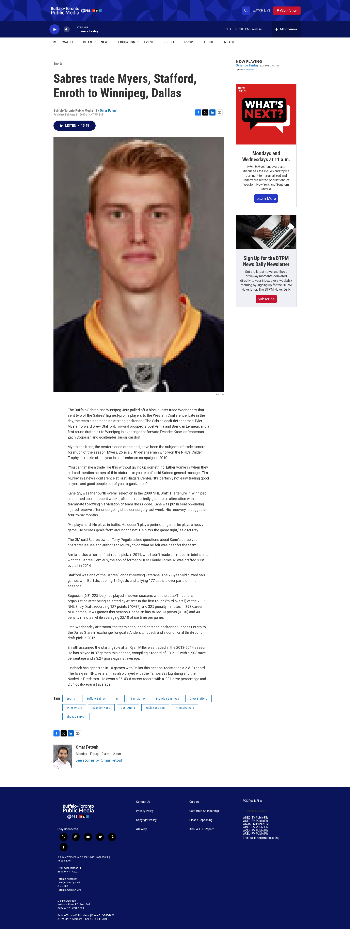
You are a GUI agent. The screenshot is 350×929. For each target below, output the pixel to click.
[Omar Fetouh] (62, 757)
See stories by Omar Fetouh (99, 760)
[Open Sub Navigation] (76, 42)
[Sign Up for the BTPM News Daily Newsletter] (266, 232)
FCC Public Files (252, 800)
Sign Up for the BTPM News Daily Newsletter (266, 261)
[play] (54, 29)
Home (53, 42)
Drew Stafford (198, 698)
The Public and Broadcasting (261, 837)
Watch (67, 42)
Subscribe (266, 298)
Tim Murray (138, 698)
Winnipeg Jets (184, 707)
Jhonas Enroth (76, 716)
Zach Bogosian (155, 707)
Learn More (266, 198)
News (105, 42)
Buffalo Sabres (96, 698)
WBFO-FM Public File (256, 827)
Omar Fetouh (108, 110)
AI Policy (141, 829)
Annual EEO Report (201, 829)
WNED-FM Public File (256, 820)
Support (188, 42)
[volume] (66, 29)
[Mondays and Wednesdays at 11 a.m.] (266, 114)
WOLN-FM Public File (256, 830)
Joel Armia (128, 707)
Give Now (288, 11)
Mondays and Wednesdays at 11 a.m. (266, 156)
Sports (170, 42)
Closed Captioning (200, 820)
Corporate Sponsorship (204, 810)
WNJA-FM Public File (256, 824)
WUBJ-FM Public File (256, 833)
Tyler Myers (74, 707)
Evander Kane (101, 707)
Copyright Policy (146, 820)
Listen (87, 42)
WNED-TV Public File (255, 817)
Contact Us (143, 801)
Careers (194, 801)
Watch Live (262, 10)
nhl (118, 698)
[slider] (73, 29)
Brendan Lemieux (167, 698)
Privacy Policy (145, 810)
